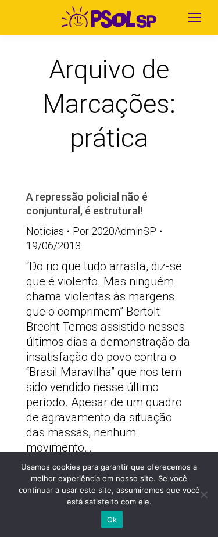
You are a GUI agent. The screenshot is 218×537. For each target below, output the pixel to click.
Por (114, 231)
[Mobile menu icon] (194, 17)
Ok (112, 519)
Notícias (45, 231)
